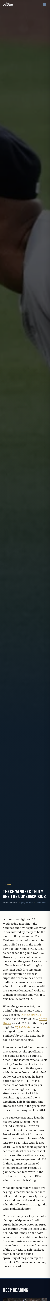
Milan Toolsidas (10, 902)
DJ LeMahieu (23, 1027)
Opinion (8, 884)
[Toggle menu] (44, 4)
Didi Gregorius (31, 1015)
